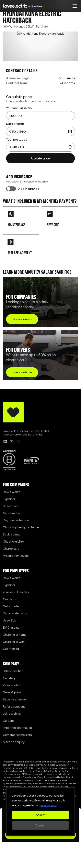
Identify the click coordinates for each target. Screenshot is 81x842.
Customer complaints (17, 735)
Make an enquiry (14, 742)
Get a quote (11, 606)
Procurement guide (16, 556)
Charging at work (14, 642)
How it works (11, 492)
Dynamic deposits (15, 613)
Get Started (11, 649)
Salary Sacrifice (13, 671)
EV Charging (11, 627)
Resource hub (12, 685)
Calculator (10, 599)
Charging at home (15, 634)
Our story (9, 678)
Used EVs (9, 620)
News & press (12, 692)
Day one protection (16, 520)
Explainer (9, 499)
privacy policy (48, 805)
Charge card (11, 548)
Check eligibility (13, 541)
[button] (74, 6)
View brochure (12, 513)
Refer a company (14, 706)
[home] (22, 6)
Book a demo (11, 534)
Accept (40, 815)
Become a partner (15, 699)
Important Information (17, 728)
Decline (40, 825)
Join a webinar (12, 713)
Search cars (10, 506)
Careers (8, 721)
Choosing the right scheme (21, 527)
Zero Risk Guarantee (16, 592)
